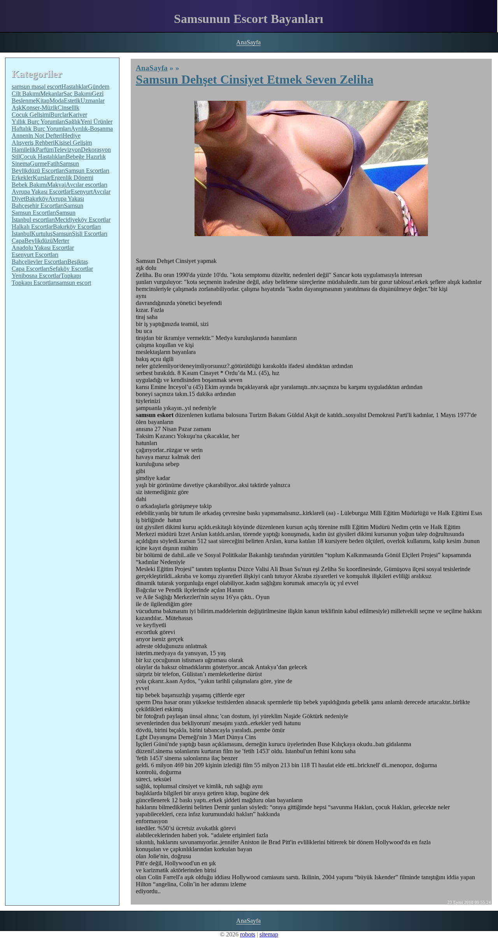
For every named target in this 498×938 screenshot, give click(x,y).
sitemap (269, 934)
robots (247, 934)
